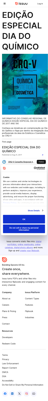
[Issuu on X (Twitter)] (19, 394)
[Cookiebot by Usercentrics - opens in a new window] (34, 168)
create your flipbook (29, 250)
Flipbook (29, 311)
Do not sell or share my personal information (23, 229)
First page (6, 141)
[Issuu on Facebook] (5, 394)
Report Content (9, 368)
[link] (40, 3)
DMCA (5, 372)
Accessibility (8, 380)
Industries (29, 317)
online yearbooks (26, 244)
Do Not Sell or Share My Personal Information (22, 385)
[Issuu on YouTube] (34, 394)
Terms (5, 355)
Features (29, 305)
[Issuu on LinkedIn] (12, 394)
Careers (5, 305)
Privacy (5, 359)
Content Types (32, 298)
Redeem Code (9, 343)
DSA (4, 376)
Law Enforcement (10, 363)
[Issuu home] (21, 3)
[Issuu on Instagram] (26, 394)
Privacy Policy (9, 202)
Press (4, 317)
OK (23, 219)
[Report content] (43, 155)
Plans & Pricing (9, 311)
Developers (7, 337)
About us (6, 298)
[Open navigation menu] (4, 3)
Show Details (34, 210)
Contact (6, 323)
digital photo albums (23, 247)
